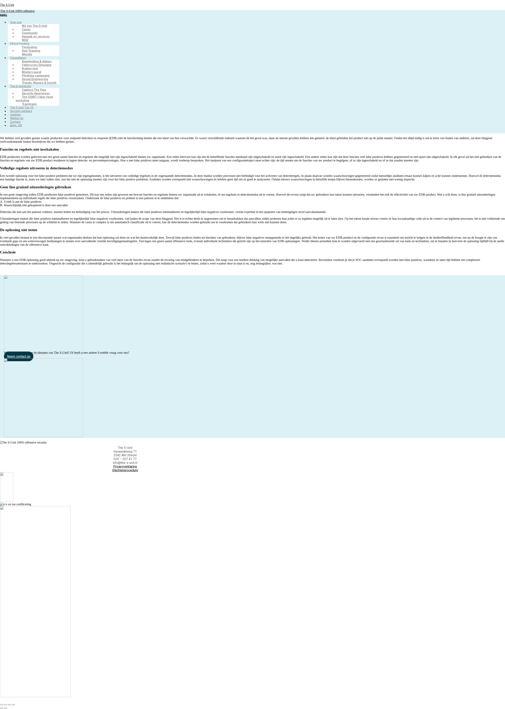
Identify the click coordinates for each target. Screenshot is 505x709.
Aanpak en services (36, 36)
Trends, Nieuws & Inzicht (39, 82)
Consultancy (18, 58)
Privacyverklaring (125, 466)
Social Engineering (35, 79)
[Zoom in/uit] (1, 704)
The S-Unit (7, 5)
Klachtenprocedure (125, 470)
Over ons (16, 22)
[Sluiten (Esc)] (13, 704)
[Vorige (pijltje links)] (1, 708)
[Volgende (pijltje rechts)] (5, 708)
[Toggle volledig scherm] (5, 704)
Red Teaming (31, 51)
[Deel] (9, 704)
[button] (116, 15)
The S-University (20, 86)
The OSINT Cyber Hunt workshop (34, 98)
